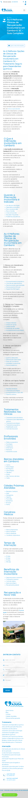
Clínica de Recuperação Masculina (12, 727)
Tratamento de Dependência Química (13, 725)
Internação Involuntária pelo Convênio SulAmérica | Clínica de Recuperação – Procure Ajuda (13, 768)
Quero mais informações (17, 45)
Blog (7, 712)
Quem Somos (9, 710)
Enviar (7, 690)
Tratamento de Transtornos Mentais (12, 736)
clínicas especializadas (14, 109)
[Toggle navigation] (24, 10)
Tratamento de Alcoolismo (9, 728)
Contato (8, 714)
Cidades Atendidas (11, 716)
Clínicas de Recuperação (13, 718)
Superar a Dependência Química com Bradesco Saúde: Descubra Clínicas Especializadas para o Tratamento (12, 740)
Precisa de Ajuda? (10, 795)
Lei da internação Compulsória (11, 753)
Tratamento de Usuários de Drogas (12, 730)
